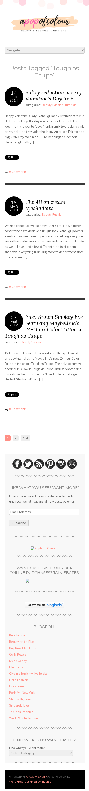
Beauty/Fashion (52, 105)
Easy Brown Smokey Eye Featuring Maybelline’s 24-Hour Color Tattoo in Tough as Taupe (44, 326)
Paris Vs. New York (22, 692)
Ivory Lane (16, 686)
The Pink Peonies (21, 712)
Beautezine (17, 635)
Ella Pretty (16, 667)
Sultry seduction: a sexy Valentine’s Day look (53, 95)
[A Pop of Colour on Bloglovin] (44, 607)
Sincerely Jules (19, 705)
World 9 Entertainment (25, 718)
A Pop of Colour (36, 776)
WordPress (16, 781)
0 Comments (18, 172)
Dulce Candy (18, 661)
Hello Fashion (18, 680)
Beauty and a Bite (21, 641)
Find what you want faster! (27, 748)
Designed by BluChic (38, 781)
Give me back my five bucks (28, 673)
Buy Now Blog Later (23, 648)
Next (25, 438)
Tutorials (70, 105)
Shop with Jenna (20, 699)
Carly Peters (17, 654)
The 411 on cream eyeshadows (45, 205)
